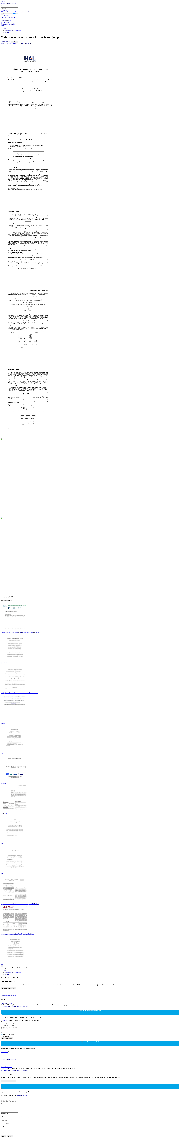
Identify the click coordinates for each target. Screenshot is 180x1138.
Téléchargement (6, 41)
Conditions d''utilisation (21, 1006)
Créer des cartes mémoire (22, 12)
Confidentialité (9, 1006)
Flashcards (13, 3)
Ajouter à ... (14, 41)
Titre (2, 1022)
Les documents (5, 3)
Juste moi (6, 1036)
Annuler (4, 1136)
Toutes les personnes (9, 1034)
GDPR (3, 1006)
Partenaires (8, 1003)
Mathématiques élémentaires (12, 30)
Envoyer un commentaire (8, 988)
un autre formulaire (22, 1095)
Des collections (11, 17)
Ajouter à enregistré (25, 43)
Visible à (3, 1032)
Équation (7, 32)
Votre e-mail (4, 1114)
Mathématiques (9, 29)
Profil (2, 25)
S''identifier (4, 10)
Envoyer (10, 1136)
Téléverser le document (8, 12)
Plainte (3, 1003)
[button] (4, 597)
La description (8, 1025)
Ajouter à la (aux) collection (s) (10, 43)
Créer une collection (7, 1038)
